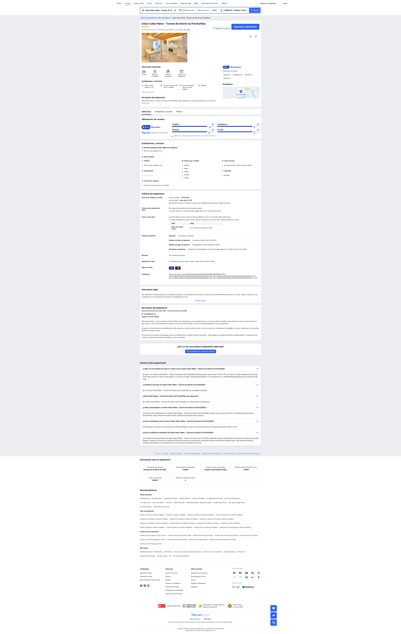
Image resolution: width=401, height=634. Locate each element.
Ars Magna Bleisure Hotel (214, 498)
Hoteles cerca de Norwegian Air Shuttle (152, 539)
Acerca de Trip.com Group (174, 594)
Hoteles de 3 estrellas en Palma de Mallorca (154, 523)
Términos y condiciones (173, 583)
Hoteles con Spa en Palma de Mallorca (152, 515)
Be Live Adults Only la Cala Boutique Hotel (188, 552)
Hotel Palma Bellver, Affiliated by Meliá (198, 502)
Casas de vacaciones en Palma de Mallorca (229, 515)
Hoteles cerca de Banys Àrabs (198, 539)
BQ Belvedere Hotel (146, 552)
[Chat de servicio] (273, 622)
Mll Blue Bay (158, 552)
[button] (279, 3)
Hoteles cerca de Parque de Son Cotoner (153, 535)
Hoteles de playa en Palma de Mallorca (152, 527)
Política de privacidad (172, 587)
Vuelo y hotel (139, 3)
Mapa (196, 3)
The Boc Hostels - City (164, 556)
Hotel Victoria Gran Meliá (161, 507)
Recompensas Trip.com (210, 3)
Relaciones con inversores (199, 573)
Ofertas (224, 3)
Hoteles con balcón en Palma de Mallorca (201, 515)
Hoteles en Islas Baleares (192, 453)
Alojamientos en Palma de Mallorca (208, 523)
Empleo (168, 580)
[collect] (273, 608)
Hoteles (128, 3)
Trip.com (158, 453)
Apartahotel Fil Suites (170, 498)
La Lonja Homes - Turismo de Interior (152, 502)
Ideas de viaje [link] (186, 3)
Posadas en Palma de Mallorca (230, 523)
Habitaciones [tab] (146, 112)
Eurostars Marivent (146, 507)
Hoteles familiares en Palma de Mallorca (179, 527)
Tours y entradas (171, 3)
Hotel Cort (169, 502)
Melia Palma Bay (179, 502)
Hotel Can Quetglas (198, 498)
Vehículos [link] (158, 3)
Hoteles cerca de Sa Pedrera (248, 535)
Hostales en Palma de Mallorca (176, 515)
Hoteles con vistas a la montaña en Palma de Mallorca (216, 519)
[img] (164, 47)
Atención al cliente (146, 573)
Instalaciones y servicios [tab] (164, 112)
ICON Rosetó (168, 552)
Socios (193, 580)
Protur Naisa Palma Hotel (232, 498)
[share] (273, 615)
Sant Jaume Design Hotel (236, 502)
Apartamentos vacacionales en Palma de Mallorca (235, 527)
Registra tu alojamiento (198, 583)
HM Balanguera (145, 498)
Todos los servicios (147, 92)
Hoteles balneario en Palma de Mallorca (182, 523)
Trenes (149, 3)
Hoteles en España (176, 453)
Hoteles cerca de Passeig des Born (151, 544)
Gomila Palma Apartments (181, 556)
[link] (268, 3)
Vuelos (119, 3)
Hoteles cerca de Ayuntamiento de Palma (222, 539)
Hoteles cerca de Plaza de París (177, 539)
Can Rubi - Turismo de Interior (213, 552)
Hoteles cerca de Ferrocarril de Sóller (179, 535)
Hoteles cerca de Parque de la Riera (226, 535)
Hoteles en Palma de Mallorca (211, 453)
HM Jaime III (241, 552)
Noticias (168, 576)
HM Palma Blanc (157, 498)
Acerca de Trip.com (172, 573)
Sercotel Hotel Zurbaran (147, 556)
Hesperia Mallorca (184, 498)
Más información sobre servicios (150, 580)
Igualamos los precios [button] (222, 28)
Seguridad (194, 587)
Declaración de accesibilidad (174, 590)
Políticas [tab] (179, 112)
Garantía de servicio (146, 576)
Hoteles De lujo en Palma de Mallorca (206, 527)
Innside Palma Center (220, 502)
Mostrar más (145, 103)
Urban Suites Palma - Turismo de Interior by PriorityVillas (174, 23)
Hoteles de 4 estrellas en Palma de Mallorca (184, 519)
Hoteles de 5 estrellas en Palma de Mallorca (154, 519)
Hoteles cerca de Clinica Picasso (203, 535)
